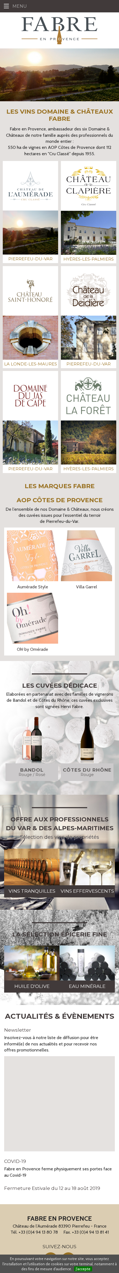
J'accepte (83, 1269)
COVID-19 (15, 1161)
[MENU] (6, 6)
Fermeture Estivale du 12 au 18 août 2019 (52, 1188)
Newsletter (17, 1030)
